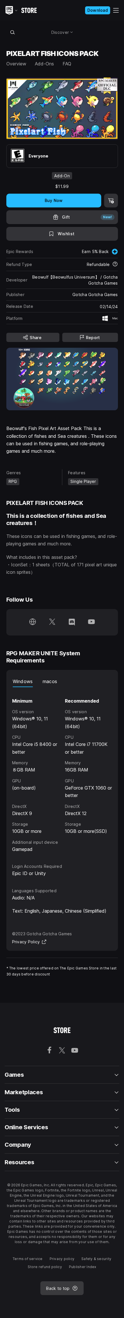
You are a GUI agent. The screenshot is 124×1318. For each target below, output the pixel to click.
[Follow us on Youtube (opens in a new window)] (91, 622)
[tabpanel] (62, 770)
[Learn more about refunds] (115, 264)
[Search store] (12, 32)
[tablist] (62, 681)
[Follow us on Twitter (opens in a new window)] (52, 622)
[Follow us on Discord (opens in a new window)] (72, 622)
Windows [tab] (23, 681)
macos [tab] (50, 681)
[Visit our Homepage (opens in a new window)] (33, 622)
